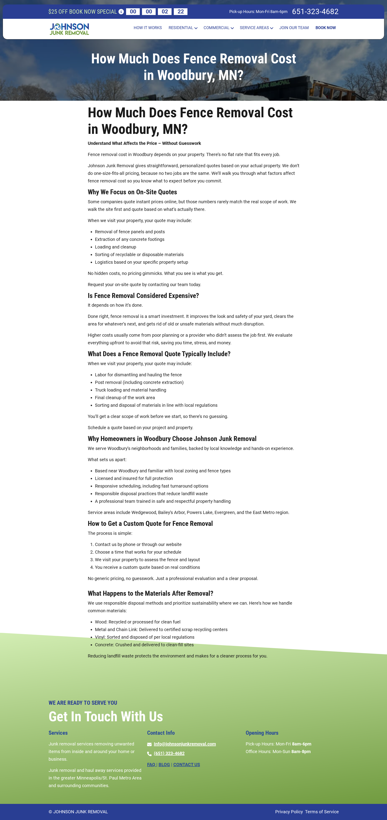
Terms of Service (322, 811)
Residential (181, 27)
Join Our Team (294, 27)
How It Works (148, 27)
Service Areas (254, 27)
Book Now (326, 27)
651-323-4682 (315, 11)
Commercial (217, 27)
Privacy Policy (289, 811)
